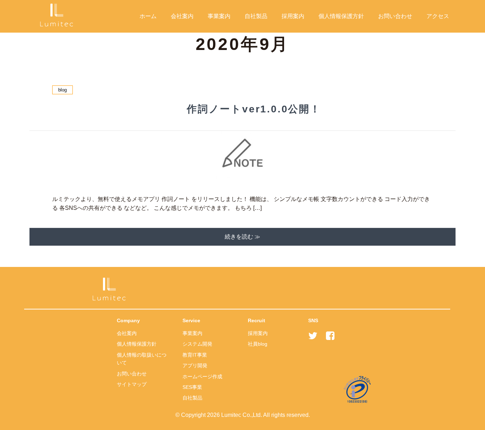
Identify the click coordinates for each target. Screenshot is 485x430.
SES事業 (192, 387)
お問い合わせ (395, 16)
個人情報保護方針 (341, 16)
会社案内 (182, 16)
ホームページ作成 (202, 376)
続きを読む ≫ (242, 237)
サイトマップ (132, 384)
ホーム (148, 16)
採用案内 (293, 16)
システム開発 (197, 344)
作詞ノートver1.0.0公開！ (254, 109)
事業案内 (219, 16)
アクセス (437, 16)
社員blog (257, 344)
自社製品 (256, 16)
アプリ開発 (194, 365)
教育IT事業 (194, 355)
